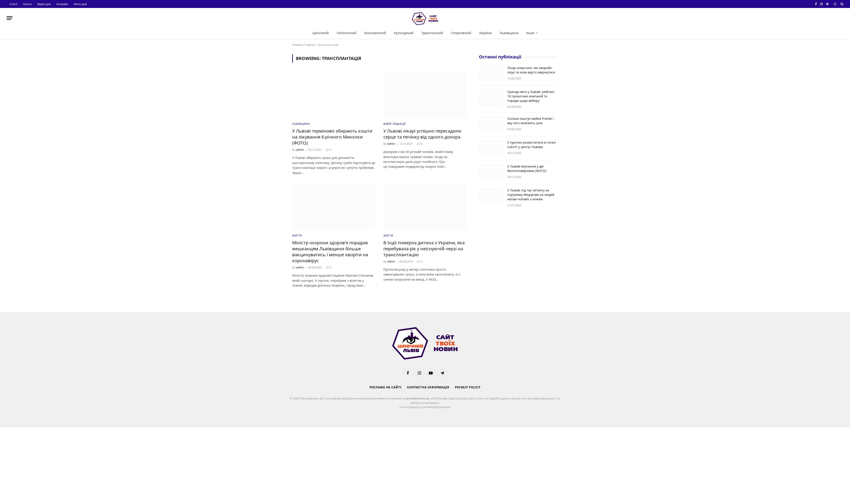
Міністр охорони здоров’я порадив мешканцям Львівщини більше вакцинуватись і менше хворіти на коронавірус (330, 252)
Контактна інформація (428, 387)
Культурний (403, 33)
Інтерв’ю (62, 4)
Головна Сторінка (303, 45)
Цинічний (320, 33)
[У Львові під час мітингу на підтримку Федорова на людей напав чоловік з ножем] (491, 196)
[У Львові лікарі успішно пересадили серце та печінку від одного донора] (425, 94)
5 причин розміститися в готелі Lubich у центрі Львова (531, 144)
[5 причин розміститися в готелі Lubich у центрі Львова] (491, 148)
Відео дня (44, 4)
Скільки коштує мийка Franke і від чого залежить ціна (530, 120)
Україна (485, 33)
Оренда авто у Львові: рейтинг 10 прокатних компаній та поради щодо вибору (531, 96)
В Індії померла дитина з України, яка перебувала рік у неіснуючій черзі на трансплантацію (424, 249)
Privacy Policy (468, 387)
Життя (297, 235)
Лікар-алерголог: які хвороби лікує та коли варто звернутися (531, 70)
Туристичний (432, 33)
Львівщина (509, 33)
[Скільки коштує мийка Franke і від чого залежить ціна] (491, 124)
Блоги (27, 4)
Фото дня (80, 4)
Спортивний (461, 33)
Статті (13, 4)
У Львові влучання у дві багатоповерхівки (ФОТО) (526, 168)
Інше (530, 33)
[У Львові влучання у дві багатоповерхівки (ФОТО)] (491, 172)
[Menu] (9, 18)
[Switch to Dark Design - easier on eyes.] (835, 4)
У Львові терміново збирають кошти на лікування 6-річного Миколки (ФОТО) (332, 137)
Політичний (346, 33)
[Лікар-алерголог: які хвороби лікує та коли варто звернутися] (491, 73)
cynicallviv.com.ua (418, 398)
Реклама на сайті (385, 387)
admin (300, 150)
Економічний (375, 33)
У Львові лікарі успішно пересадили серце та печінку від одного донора (422, 134)
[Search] (841, 4)
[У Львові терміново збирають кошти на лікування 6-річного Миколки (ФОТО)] (333, 94)
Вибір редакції (394, 124)
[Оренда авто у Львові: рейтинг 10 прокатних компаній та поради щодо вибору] (491, 97)
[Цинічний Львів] (425, 18)
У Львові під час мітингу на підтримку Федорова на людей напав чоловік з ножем (530, 194)
